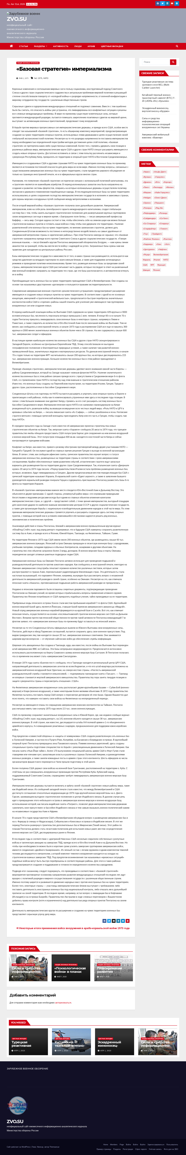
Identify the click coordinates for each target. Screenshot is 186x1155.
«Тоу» (145, 234)
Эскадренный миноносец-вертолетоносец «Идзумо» (111, 1047)
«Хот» (167, 244)
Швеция (146, 270)
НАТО (45, 78)
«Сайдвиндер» (149, 218)
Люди (78, 46)
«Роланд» (163, 213)
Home (105, 1145)
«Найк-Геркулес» (162, 192)
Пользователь (172, 1145)
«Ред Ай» (159, 208)
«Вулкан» (147, 177)
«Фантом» (167, 239)
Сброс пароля (141, 1149)
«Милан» (170, 187)
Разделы (40, 46)
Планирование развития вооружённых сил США (112, 973)
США (145, 265)
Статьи (23, 46)
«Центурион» (149, 249)
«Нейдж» (147, 198)
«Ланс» (146, 187)
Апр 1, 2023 (19, 1051)
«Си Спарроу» (149, 223)
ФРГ (152, 265)
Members (114, 1145)
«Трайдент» (156, 234)
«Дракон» (147, 182)
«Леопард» (158, 187)
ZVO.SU (17, 19)
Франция (161, 265)
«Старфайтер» (149, 229)
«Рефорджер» (149, 213)
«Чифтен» (162, 249)
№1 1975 (38, 78)
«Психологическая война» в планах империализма (70, 971)
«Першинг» (159, 203)
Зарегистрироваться (155, 1145)
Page (122, 1145)
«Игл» (157, 182)
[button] (177, 46)
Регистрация (128, 1149)
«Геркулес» (160, 177)
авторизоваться (63, 1003)
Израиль (146, 260)
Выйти (142, 1145)
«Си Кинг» (163, 218)
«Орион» (147, 203)
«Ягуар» (146, 254)
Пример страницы (104, 1149)
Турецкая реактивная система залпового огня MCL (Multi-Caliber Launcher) (157, 85)
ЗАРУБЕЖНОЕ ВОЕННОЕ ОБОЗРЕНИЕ (27, 1069)
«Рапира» (147, 208)
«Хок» (158, 244)
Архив (91, 46)
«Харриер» (148, 244)
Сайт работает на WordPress (19, 1147)
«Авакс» (146, 172)
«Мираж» (147, 192)
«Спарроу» (164, 223)
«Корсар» (167, 182)
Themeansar (54, 1147)
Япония (156, 270)
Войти (128, 1145)
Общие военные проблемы (28, 63)
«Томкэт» (163, 229)
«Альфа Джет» (159, 172)
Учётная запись (155, 1149)
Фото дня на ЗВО (171, 1149)
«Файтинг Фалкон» (151, 239)
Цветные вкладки (112, 46)
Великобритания (160, 254)
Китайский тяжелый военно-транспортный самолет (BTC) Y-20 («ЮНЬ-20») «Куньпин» (158, 98)
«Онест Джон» (160, 198)
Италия (157, 260)
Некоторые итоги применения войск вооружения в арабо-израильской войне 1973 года (74, 928)
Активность (60, 46)
